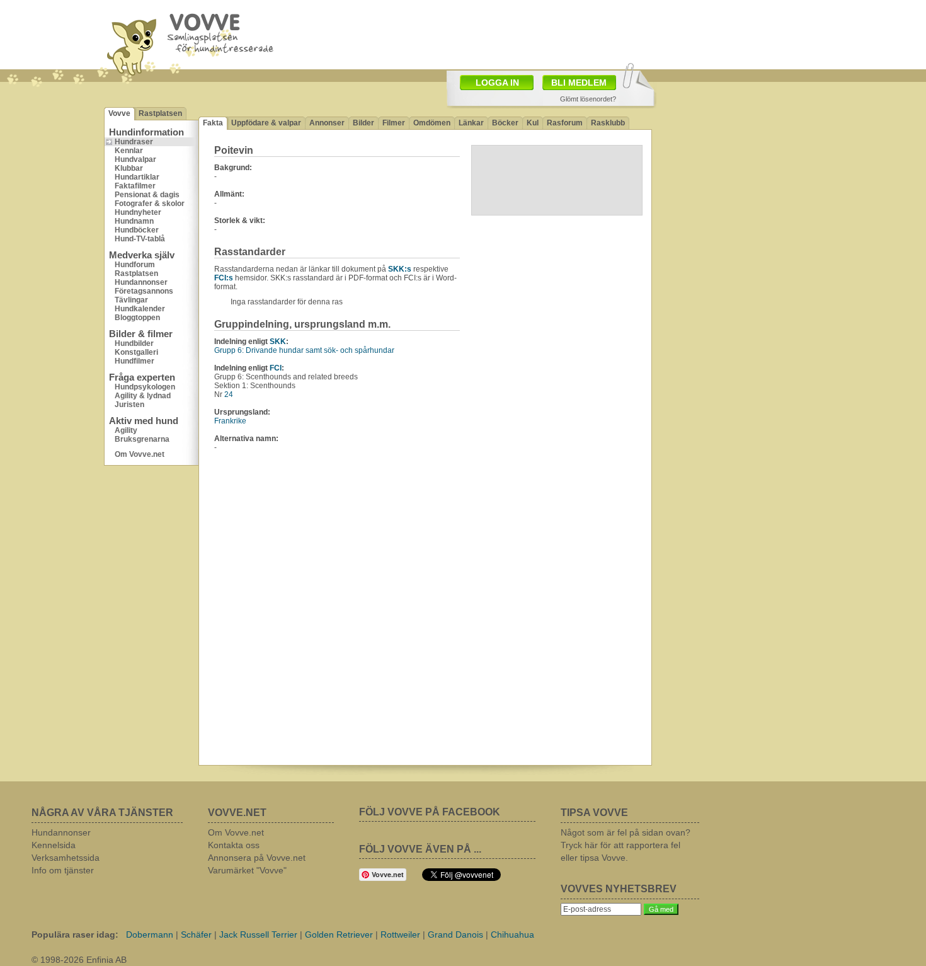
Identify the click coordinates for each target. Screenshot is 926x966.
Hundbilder (134, 343)
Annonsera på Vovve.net (257, 858)
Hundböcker (137, 230)
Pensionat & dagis (147, 194)
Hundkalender (140, 308)
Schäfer (196, 934)
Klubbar (129, 168)
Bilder (363, 122)
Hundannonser (141, 282)
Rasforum (565, 122)
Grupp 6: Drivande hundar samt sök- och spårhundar (304, 350)
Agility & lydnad (143, 395)
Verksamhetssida (65, 858)
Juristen (129, 404)
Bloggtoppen (137, 317)
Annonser (327, 122)
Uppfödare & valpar (266, 122)
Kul (533, 122)
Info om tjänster (62, 870)
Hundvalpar (135, 159)
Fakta (213, 122)
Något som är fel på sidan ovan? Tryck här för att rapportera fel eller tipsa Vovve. (625, 845)
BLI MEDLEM (579, 83)
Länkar (471, 122)
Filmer (393, 122)
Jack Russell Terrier (258, 934)
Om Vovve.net (139, 454)
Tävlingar (131, 300)
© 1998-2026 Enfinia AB (79, 960)
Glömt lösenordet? (588, 99)
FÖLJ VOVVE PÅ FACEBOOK (429, 812)
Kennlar (129, 150)
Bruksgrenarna (142, 439)
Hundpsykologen (145, 386)
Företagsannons (144, 291)
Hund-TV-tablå (140, 238)
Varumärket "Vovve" (247, 870)
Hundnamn (134, 221)
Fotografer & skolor (150, 203)
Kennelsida (53, 845)
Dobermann (149, 934)
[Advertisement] (737, 167)
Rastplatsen (160, 113)
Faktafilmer (135, 185)
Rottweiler (400, 934)
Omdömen (431, 122)
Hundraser (134, 141)
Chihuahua (512, 934)
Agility (126, 430)
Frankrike (230, 421)
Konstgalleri (136, 352)
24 (228, 394)
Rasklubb (608, 122)
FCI (276, 368)
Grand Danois (455, 934)
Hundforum (135, 264)
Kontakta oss (234, 845)
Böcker (505, 122)
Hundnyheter (138, 212)
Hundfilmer (134, 361)
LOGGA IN (497, 83)
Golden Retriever (339, 934)
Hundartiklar (137, 177)
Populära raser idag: (74, 934)
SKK (278, 341)
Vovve (119, 113)
